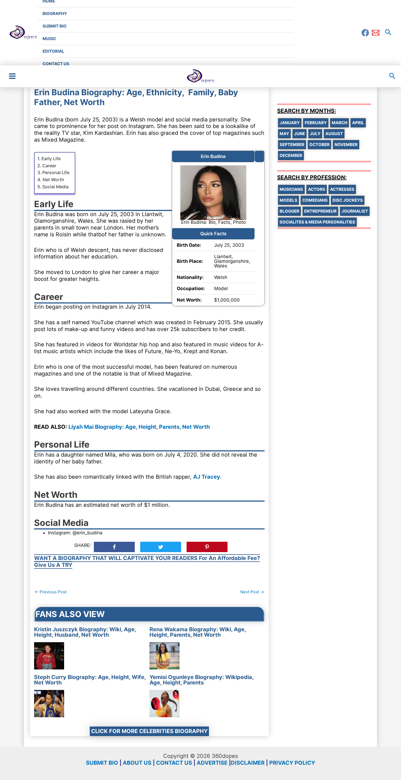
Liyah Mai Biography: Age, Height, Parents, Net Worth (139, 427)
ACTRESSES (342, 189)
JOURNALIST (355, 211)
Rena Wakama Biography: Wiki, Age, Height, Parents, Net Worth (197, 632)
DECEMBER (291, 155)
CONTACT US (174, 763)
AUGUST (334, 133)
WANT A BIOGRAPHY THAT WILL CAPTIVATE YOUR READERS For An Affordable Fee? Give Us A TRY (147, 561)
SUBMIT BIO (102, 763)
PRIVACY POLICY (292, 763)
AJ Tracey (206, 477)
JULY (315, 133)
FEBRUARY (316, 122)
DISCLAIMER (248, 763)
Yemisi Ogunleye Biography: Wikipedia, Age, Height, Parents (201, 680)
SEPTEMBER (292, 144)
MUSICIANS (291, 189)
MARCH (339, 122)
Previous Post (51, 591)
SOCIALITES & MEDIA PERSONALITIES (317, 222)
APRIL (358, 122)
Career (49, 165)
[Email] (375, 33)
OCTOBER (319, 144)
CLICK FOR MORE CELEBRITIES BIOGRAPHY (149, 731)
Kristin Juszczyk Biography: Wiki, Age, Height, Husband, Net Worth (85, 632)
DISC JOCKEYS (348, 200)
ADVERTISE (212, 763)
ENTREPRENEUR (320, 211)
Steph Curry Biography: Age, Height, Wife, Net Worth (90, 680)
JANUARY (290, 122)
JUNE (299, 133)
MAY (284, 133)
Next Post (252, 591)
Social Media (55, 186)
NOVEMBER (346, 144)
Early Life (51, 158)
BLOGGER (289, 211)
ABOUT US (137, 763)
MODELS (288, 200)
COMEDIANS (315, 200)
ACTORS (316, 189)
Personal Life (55, 172)
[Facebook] (365, 33)
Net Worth (53, 179)
